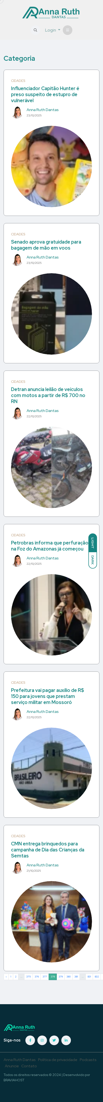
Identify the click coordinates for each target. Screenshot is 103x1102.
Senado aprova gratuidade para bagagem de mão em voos (46, 245)
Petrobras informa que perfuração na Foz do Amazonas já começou (49, 546)
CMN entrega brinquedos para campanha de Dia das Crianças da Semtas (47, 850)
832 (97, 976)
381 (76, 976)
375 (28, 976)
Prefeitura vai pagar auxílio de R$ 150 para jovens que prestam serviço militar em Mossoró (47, 696)
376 (37, 976)
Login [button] (51, 30)
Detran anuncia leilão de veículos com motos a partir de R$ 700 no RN (48, 395)
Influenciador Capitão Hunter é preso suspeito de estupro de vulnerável (45, 94)
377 (45, 976)
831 (89, 976)
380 (69, 976)
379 (61, 976)
